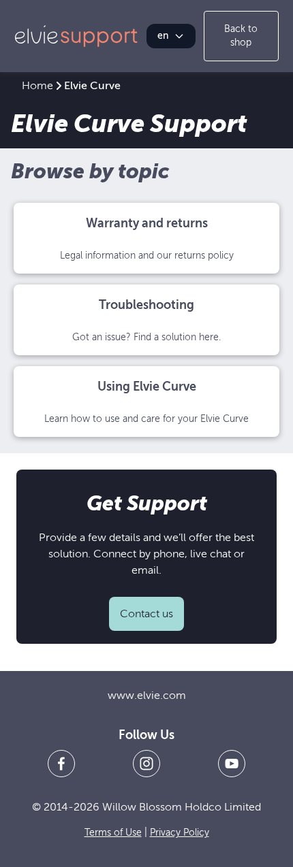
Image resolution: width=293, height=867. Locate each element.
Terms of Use (113, 833)
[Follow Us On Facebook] (61, 763)
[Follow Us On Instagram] (146, 763)
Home (37, 86)
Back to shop (241, 36)
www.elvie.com (147, 695)
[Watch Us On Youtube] (231, 763)
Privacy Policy (179, 833)
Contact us (146, 614)
